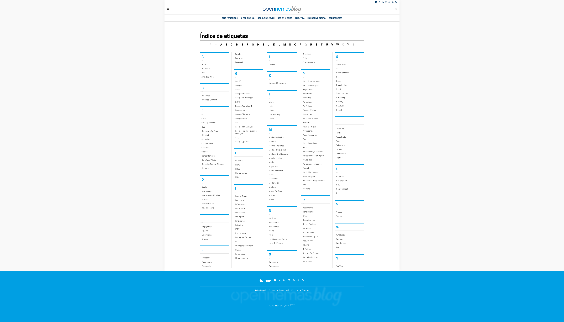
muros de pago (275, 191)
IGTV (237, 229)
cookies (205, 152)
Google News (241, 118)
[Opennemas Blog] (282, 9)
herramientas (241, 173)
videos (339, 212)
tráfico (339, 158)
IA (236, 242)
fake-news (207, 262)
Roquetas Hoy (309, 220)
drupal (205, 199)
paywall (306, 168)
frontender (206, 266)
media (271, 162)
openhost (307, 54)
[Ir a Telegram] (376, 2)
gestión (238, 81)
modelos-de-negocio (278, 154)
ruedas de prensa (311, 253)
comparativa (207, 143)
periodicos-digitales (312, 81)
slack (338, 89)
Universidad (341, 181)
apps (204, 64)
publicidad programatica (314, 180)
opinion (306, 58)
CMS (204, 118)
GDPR (237, 102)
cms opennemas (209, 123)
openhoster (274, 262)
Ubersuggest (342, 189)
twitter (339, 133)
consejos (206, 139)
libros (272, 102)
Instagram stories (243, 237)
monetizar (273, 179)
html (237, 165)
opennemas (274, 266)
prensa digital (309, 176)
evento (205, 239)
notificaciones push (277, 239)
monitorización (275, 158)
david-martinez (208, 203)
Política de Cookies (300, 290)
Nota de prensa (276, 243)
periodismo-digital (311, 85)
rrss (305, 216)
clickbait (205, 135)
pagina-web (308, 89)
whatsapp (340, 235)
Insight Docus (241, 196)
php (304, 185)
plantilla (306, 122)
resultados (308, 241)
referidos (307, 249)
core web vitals (209, 160)
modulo (272, 142)
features (239, 58)
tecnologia (341, 137)
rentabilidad (308, 232)
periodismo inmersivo (312, 164)
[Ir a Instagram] (386, 2)
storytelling (341, 85)
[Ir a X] (380, 2)
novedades (274, 227)
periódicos (307, 106)
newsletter (274, 222)
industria (239, 225)
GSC (237, 138)
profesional (308, 131)
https (237, 169)
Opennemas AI (309, 62)
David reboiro (208, 208)
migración (273, 166)
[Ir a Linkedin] (383, 2)
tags (338, 141)
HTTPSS (239, 161)
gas (237, 122)
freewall (239, 62)
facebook (206, 258)
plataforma (307, 94)
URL (338, 185)
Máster (272, 195)
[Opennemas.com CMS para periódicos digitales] (282, 305)
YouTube (340, 266)
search (339, 110)
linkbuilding (274, 114)
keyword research (277, 83)
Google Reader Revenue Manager (246, 132)
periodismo (307, 102)
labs (271, 106)
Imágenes (239, 200)
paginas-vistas (309, 110)
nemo (271, 231)
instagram (239, 217)
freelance (239, 54)
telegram (340, 145)
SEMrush (340, 106)
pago (305, 139)
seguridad (341, 64)
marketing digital (276, 137)
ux (337, 193)
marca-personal (276, 170)
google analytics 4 (243, 106)
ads (203, 73)
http (237, 177)
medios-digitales (276, 146)
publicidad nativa (310, 172)
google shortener (243, 114)
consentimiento (208, 156)
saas (338, 81)
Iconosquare (240, 233)
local (271, 118)
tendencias (341, 153)
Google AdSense (242, 94)
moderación (274, 183)
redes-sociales (310, 224)
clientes (205, 147)
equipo (205, 231)
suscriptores (342, 93)
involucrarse (240, 221)
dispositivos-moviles (211, 195)
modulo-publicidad (277, 150)
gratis (238, 89)
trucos (339, 149)
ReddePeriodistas (310, 257)
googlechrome (241, 110)
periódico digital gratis (313, 152)
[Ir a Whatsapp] (389, 2)
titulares (340, 129)
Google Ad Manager (244, 98)
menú (271, 199)
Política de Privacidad (278, 290)
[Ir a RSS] (396, 2)
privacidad (307, 160)
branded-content (209, 100)
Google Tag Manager (244, 127)
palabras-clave (309, 127)
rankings (307, 228)
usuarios (340, 176)
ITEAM (238, 250)
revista (306, 245)
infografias (240, 254)
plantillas (307, 98)
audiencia (206, 68)
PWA (305, 147)
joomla (272, 64)
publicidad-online (310, 118)
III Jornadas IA (241, 258)
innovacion (240, 212)
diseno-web (207, 191)
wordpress (341, 243)
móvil (271, 175)
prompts (306, 189)
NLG (271, 235)
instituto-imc (241, 208)
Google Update (242, 142)
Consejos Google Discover (213, 164)
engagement (207, 227)
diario (204, 187)
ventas (339, 216)
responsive (308, 208)
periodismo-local (310, 143)
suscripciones (342, 73)
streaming (340, 97)
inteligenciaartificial (244, 246)
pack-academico (310, 135)
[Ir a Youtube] (392, 2)
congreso (206, 168)
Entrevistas (207, 235)
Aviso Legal (260, 290)
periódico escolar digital (313, 156)
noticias (272, 218)
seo (338, 77)
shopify (339, 102)
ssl (337, 68)
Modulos (273, 187)
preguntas (307, 114)
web (338, 247)
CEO (203, 127)
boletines (206, 96)
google (238, 85)
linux (271, 110)
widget (339, 239)
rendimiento (308, 212)
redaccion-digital (310, 237)
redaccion (307, 261)
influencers (240, 204)
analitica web (208, 77)
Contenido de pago (210, 131)
